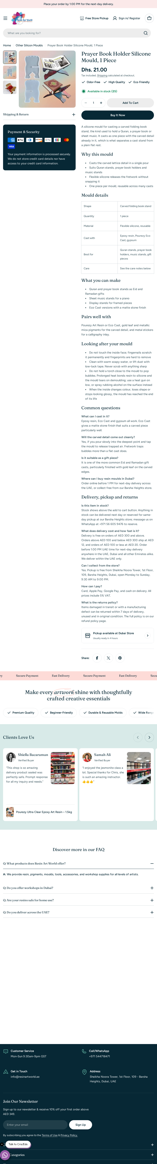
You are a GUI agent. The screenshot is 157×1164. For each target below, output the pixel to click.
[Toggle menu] (5, 18)
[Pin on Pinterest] (120, 658)
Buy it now (117, 115)
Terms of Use (50, 1135)
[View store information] (148, 635)
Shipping (102, 75)
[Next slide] (149, 737)
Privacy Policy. (69, 1135)
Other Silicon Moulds (29, 45)
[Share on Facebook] (97, 658)
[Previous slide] (137, 737)
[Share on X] (108, 658)
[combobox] (77, 33)
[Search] (145, 33)
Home (7, 45)
